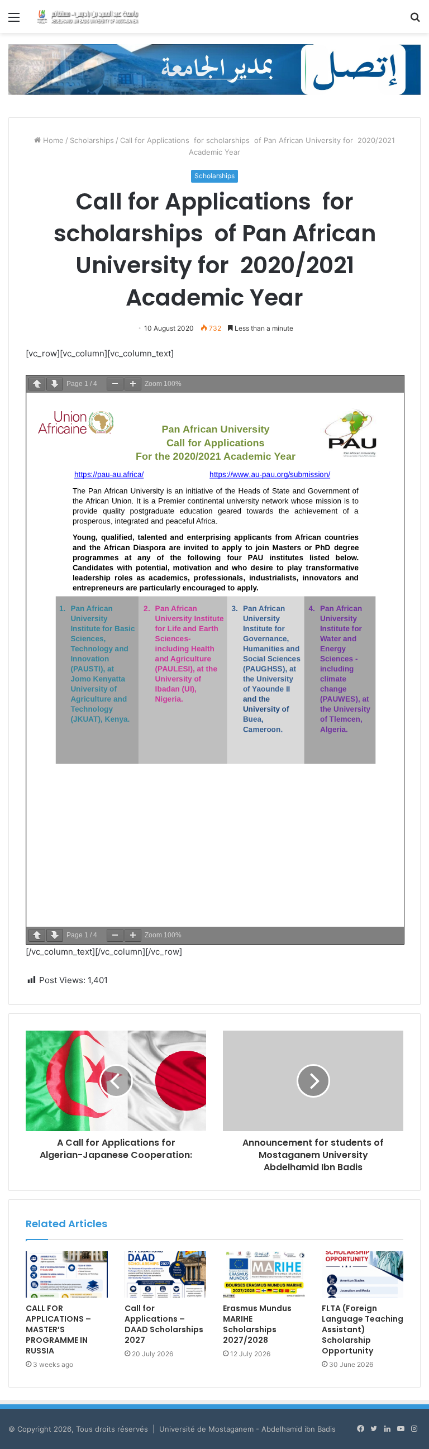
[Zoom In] (133, 384)
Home (52, 140)
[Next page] (54, 384)
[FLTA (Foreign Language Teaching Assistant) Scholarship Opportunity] (363, 1274)
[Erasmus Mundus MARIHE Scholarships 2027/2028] (264, 1274)
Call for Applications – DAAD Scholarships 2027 (164, 1324)
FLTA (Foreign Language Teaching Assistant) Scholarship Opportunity (362, 1329)
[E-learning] (214, 68)
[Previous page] (36, 384)
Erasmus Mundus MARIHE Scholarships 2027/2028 (257, 1324)
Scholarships (92, 140)
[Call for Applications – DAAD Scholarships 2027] (166, 1274)
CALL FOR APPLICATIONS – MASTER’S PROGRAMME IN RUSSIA (58, 1329)
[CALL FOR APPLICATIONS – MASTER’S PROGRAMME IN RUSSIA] (67, 1274)
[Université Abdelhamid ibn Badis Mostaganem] (87, 16)
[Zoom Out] (115, 384)
